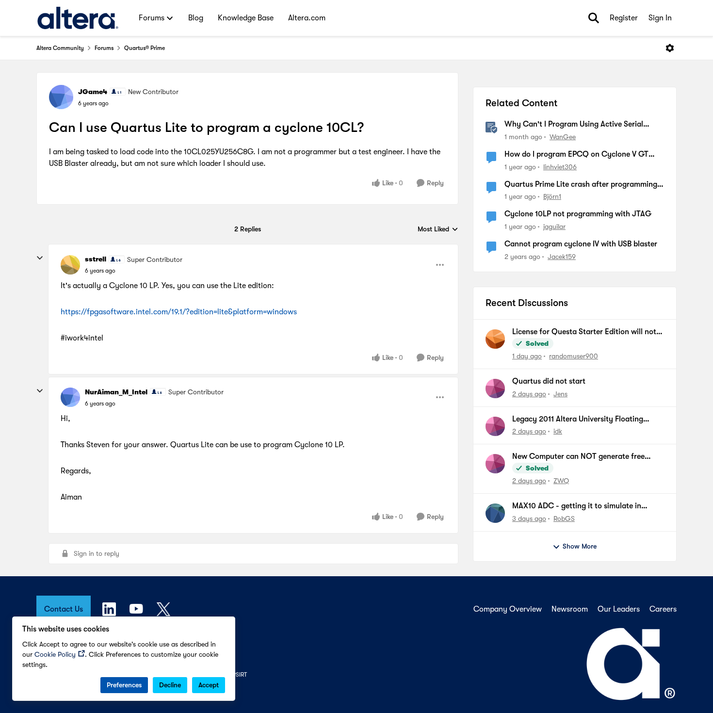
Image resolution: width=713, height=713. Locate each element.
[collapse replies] (40, 258)
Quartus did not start (548, 381)
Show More (580, 546)
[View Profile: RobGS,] (495, 513)
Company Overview (507, 609)
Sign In (660, 18)
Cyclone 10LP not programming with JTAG (577, 214)
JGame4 (92, 92)
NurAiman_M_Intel (116, 392)
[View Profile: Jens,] (495, 388)
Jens (560, 394)
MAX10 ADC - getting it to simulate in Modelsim (576, 506)
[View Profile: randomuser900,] (495, 339)
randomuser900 (573, 356)
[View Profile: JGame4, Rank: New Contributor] (61, 97)
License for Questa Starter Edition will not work (584, 332)
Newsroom (569, 609)
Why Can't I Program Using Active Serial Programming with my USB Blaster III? (573, 125)
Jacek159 (562, 256)
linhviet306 (560, 167)
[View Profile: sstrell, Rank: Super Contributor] (70, 265)
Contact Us (63, 609)
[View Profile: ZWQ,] (495, 463)
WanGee (563, 137)
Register (624, 18)
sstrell (95, 259)
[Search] (594, 18)
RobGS (564, 518)
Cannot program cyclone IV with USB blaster (580, 244)
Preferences (124, 685)
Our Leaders (619, 609)
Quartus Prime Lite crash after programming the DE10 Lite (580, 185)
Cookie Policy (55, 654)
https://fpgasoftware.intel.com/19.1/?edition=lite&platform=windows (179, 312)
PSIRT (239, 674)
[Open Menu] (670, 48)
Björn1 (552, 196)
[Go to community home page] (77, 18)
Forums (104, 48)
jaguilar (554, 226)
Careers (663, 609)
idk (557, 431)
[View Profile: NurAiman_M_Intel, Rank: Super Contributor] (70, 397)
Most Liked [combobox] (438, 229)
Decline (170, 685)
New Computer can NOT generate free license (578, 457)
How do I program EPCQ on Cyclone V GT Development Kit (576, 155)
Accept (208, 685)
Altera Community (60, 48)
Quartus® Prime (144, 48)
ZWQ (561, 481)
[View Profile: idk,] (495, 426)
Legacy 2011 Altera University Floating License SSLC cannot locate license (577, 419)
